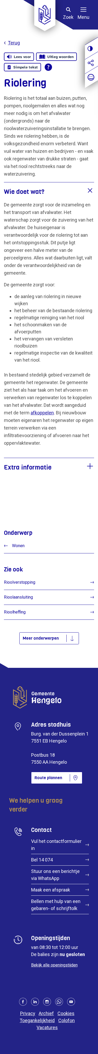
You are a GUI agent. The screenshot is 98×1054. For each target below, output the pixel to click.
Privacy (27, 1013)
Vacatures (47, 1027)
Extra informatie (27, 467)
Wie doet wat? (24, 192)
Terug (14, 42)
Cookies (65, 1013)
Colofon (66, 1020)
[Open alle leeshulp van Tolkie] (48, 67)
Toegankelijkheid (37, 1020)
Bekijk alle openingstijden (54, 965)
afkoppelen (42, 412)
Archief (46, 1013)
